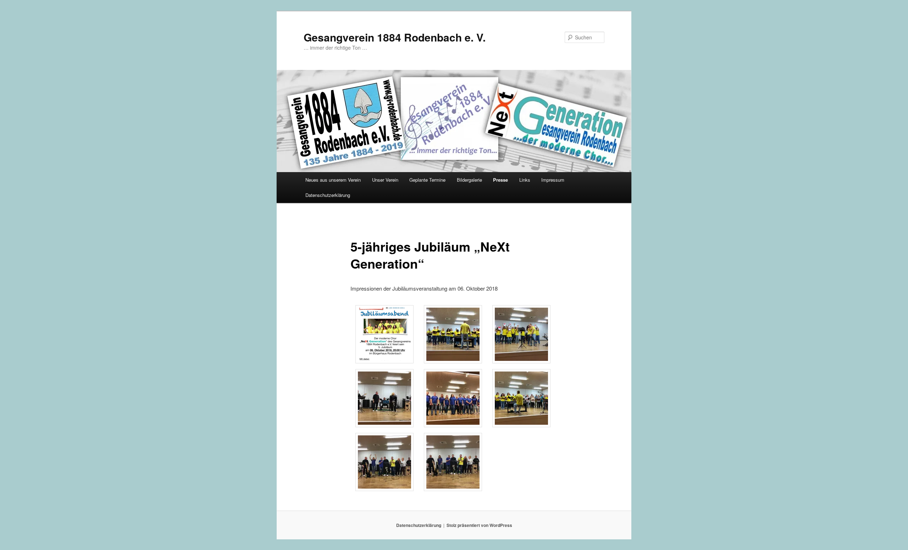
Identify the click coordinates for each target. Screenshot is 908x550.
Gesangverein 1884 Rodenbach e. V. (395, 37)
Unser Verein (385, 179)
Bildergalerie (469, 179)
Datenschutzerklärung (327, 195)
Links (524, 179)
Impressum (552, 179)
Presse (500, 179)
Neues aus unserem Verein (333, 179)
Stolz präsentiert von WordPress (479, 525)
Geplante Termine (427, 179)
